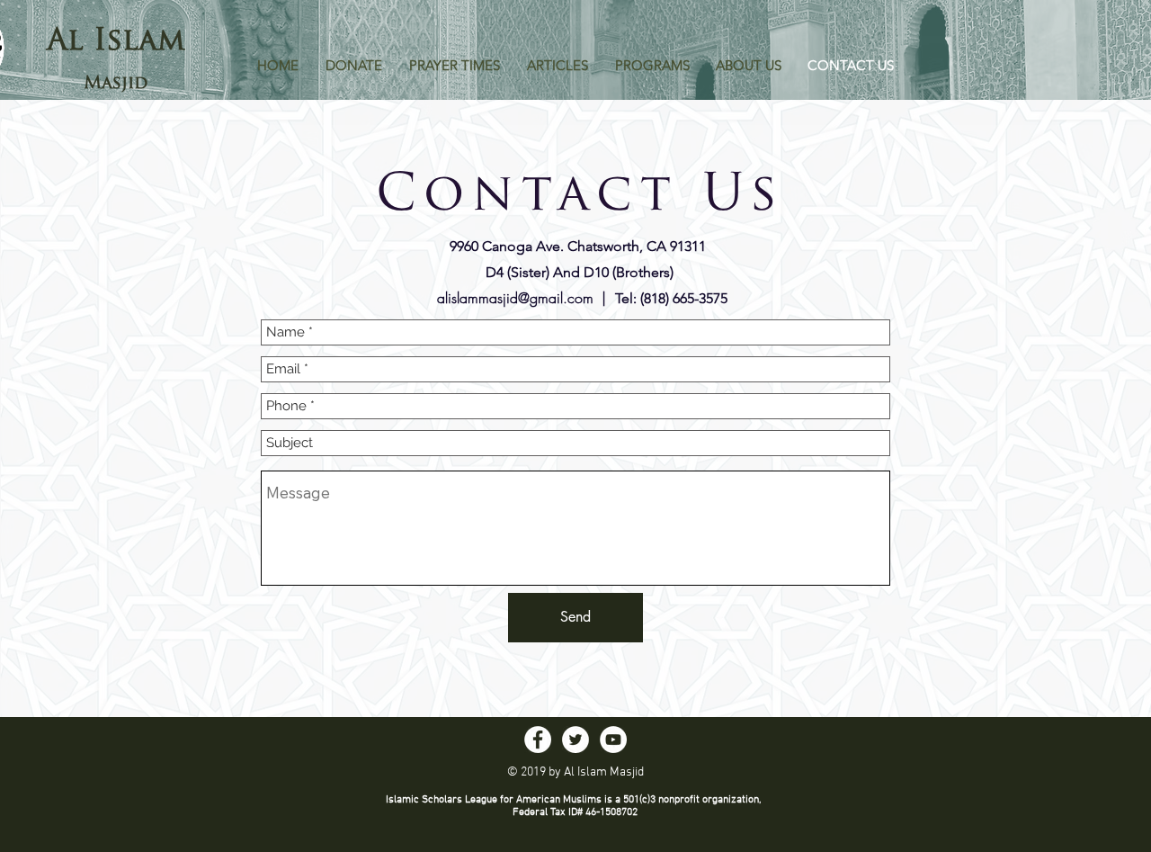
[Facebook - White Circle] (537, 739)
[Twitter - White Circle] (575, 739)
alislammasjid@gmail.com (515, 298)
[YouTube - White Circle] (613, 739)
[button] (454, 65)
